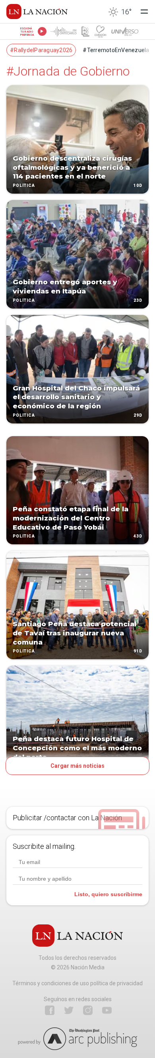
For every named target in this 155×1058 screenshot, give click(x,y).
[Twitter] (68, 1010)
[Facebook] (49, 1010)
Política (24, 185)
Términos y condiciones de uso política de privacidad (77, 983)
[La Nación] (37, 11)
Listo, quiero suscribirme (108, 894)
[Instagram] (87, 1010)
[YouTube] (107, 1010)
